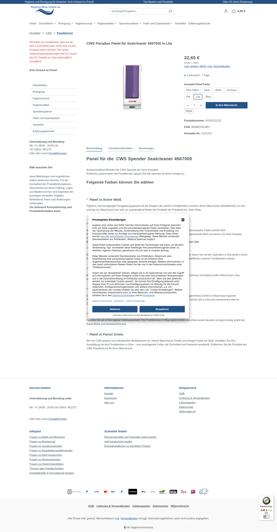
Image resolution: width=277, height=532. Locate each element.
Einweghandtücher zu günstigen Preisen (127, 446)
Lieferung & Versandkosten (194, 398)
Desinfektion (40, 85)
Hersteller (38, 124)
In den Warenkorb (226, 105)
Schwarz (232, 90)
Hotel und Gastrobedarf (46, 118)
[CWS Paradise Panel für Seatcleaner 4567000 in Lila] (132, 86)
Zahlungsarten (187, 402)
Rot (188, 96)
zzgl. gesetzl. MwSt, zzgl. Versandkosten (207, 66)
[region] (132, 86)
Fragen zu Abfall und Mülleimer (47, 437)
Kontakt (108, 393)
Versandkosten (129, 518)
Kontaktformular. (58, 153)
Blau (208, 96)
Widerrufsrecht (187, 411)
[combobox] (138, 11)
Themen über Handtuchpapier (46, 468)
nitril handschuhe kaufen (118, 441)
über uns (109, 402)
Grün (207, 90)
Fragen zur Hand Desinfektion (46, 464)
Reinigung (39, 91)
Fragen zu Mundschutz (42, 441)
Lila (198, 96)
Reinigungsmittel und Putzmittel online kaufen (130, 437)
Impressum (110, 398)
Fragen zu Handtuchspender (45, 446)
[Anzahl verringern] (187, 105)
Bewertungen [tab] (146, 148)
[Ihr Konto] (226, 11)
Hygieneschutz (41, 98)
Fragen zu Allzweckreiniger (44, 459)
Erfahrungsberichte (43, 131)
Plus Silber (192, 90)
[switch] (266, 517)
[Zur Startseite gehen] (45, 10)
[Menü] (272, 497)
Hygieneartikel (41, 105)
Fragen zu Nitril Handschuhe (45, 455)
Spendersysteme (42, 111)
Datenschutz (186, 407)
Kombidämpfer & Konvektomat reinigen (51, 473)
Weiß (218, 90)
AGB (182, 393)
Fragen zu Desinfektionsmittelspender (51, 450)
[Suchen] (170, 11)
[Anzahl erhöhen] (201, 105)
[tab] (94, 148)
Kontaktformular (57, 419)
